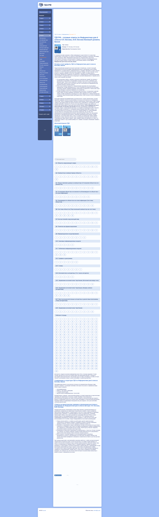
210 (56, 368)
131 (92, 347)
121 (96, 345)
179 (64, 360)
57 (60, 332)
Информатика (43, 57)
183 (80, 360)
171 (76, 358)
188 (56, 363)
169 (68, 358)
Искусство (42, 82)
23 (56, 324)
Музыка (41, 66)
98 (92, 339)
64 (88, 332)
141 (88, 350)
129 (84, 347)
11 (96, 166)
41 (84, 326)
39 (76, 326)
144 (56, 353)
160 (76, 355)
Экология (42, 74)
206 (84, 366)
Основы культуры (44, 92)
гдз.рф (44, 510)
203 (72, 366)
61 (76, 332)
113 (64, 345)
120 (92, 345)
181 (72, 360)
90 (60, 339)
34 (56, 326)
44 (96, 326)
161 (80, 355)
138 (76, 350)
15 (68, 215)
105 (76, 342)
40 (80, 326)
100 (56, 342)
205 (80, 366)
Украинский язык (44, 49)
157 (64, 355)
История (42, 55)
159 (72, 355)
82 (72, 337)
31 (88, 324)
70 (68, 334)
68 (60, 334)
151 (84, 353)
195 (84, 363)
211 (60, 368)
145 (60, 353)
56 (56, 332)
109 (92, 342)
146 (64, 353)
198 (96, 363)
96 (84, 339)
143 (96, 350)
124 (64, 347)
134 (60, 350)
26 (68, 324)
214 (72, 368)
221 (56, 371)
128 (80, 347)
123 (60, 347)
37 (68, 326)
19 (84, 321)
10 (92, 166)
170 (72, 358)
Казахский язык (43, 88)
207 (88, 366)
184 (84, 360)
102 (64, 342)
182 (76, 360)
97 (88, 339)
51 (80, 329)
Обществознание (44, 72)
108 (88, 342)
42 (88, 326)
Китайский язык (43, 84)
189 (60, 363)
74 (84, 334)
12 (56, 169)
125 (68, 347)
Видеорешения (44, 12)
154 (96, 353)
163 (88, 355)
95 (80, 339)
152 (88, 353)
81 (68, 337)
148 (72, 353)
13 (60, 215)
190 (64, 363)
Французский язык (44, 51)
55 (96, 329)
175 (92, 358)
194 (80, 363)
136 (68, 350)
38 (72, 326)
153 (92, 353)
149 (76, 353)
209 (96, 366)
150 (80, 353)
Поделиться (58, 475)
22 (96, 321)
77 (96, 334)
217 (84, 368)
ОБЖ (41, 59)
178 (60, 360)
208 (92, 366)
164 (92, 355)
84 (80, 337)
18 (80, 321)
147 (68, 353)
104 (72, 342)
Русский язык (43, 41)
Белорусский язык (44, 47)
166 (56, 358)
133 (56, 350)
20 (88, 321)
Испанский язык (43, 80)
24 (60, 324)
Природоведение (44, 63)
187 (96, 360)
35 (60, 326)
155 (56, 355)
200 (60, 366)
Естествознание (44, 78)
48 (68, 329)
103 (68, 342)
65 (92, 332)
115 (72, 345)
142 (92, 350)
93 (72, 339)
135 (64, 350)
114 (68, 345)
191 (68, 363)
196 (88, 363)
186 (92, 360)
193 (76, 363)
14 (64, 215)
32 (92, 324)
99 (96, 339)
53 (88, 329)
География (42, 61)
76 (92, 334)
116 (76, 345)
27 (72, 324)
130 (88, 347)
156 (60, 355)
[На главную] (45, 6)
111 (56, 345)
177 (56, 360)
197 (92, 363)
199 (56, 366)
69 (64, 334)
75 (88, 334)
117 (80, 345)
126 (72, 347)
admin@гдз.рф (97, 510)
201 (64, 366)
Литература (42, 70)
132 (96, 347)
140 (84, 350)
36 (64, 326)
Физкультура (43, 90)
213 (68, 368)
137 (72, 350)
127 (76, 347)
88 (96, 337)
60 (72, 332)
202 (68, 366)
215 (76, 368)
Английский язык (44, 40)
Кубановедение (43, 86)
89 (56, 339)
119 (88, 345)
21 (92, 321)
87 (92, 337)
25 (64, 324)
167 (60, 358)
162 (84, 355)
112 (60, 345)
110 (96, 342)
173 (84, 358)
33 (96, 324)
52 (84, 329)
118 (84, 345)
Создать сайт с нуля (44, 114)
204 (76, 366)
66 (96, 332)
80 (64, 337)
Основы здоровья (44, 65)
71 (72, 334)
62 (80, 332)
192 (72, 363)
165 (96, 355)
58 (64, 332)
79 (60, 337)
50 (76, 329)
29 (80, 324)
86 (88, 337)
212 (64, 368)
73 (80, 334)
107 (84, 342)
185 (88, 360)
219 (92, 368)
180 (68, 360)
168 (64, 358)
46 (60, 329)
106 (80, 342)
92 (68, 339)
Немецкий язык (43, 45)
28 (76, 324)
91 (64, 339)
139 (80, 350)
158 (68, 355)
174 (88, 358)
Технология (42, 76)
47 (64, 329)
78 (56, 337)
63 (84, 332)
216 (80, 368)
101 (60, 342)
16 (72, 215)
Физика (41, 43)
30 (84, 324)
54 (92, 329)
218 (88, 368)
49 (72, 329)
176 (96, 358)
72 (76, 334)
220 (96, 368)
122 (56, 347)
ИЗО (41, 68)
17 (76, 321)
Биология (42, 53)
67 (56, 334)
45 (56, 329)
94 (76, 339)
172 (80, 358)
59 (68, 332)
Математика (43, 38)
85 (84, 337)
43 (92, 326)
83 (76, 337)
